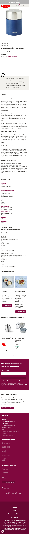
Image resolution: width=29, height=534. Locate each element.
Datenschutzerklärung (8, 421)
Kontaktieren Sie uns (8, 408)
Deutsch (12, 504)
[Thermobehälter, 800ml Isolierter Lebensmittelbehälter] (14, 22)
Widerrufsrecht (6, 427)
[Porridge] (8, 282)
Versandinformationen (8, 425)
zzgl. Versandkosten (13, 56)
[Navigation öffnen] (26, 5)
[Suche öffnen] (16, 5)
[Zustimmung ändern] (2, 531)
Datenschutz (15, 385)
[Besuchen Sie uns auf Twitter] (20, 494)
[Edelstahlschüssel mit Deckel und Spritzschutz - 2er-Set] (21, 328)
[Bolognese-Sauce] (21, 282)
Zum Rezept (8, 305)
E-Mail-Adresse (5, 370)
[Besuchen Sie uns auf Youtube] (8, 493)
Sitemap (4, 433)
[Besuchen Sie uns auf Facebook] (3, 494)
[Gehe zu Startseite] (5, 6)
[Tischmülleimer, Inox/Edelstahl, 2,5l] (8, 328)
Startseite (14, 507)
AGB (3, 429)
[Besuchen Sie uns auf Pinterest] (12, 494)
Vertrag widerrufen (8, 482)
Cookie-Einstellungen (8, 435)
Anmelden (13, 378)
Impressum (5, 423)
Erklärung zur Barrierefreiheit (10, 431)
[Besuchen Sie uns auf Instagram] (16, 494)
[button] (21, 5)
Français (17, 504)
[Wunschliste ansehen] (18, 5)
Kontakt (4, 419)
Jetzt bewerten (4, 45)
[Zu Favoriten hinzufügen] (3, 350)
